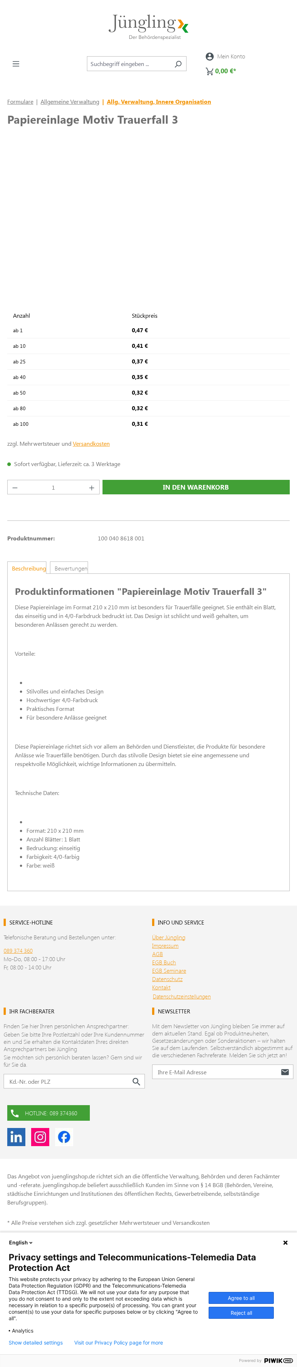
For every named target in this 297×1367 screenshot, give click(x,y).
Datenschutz (167, 979)
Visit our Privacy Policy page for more (118, 1343)
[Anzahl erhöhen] (92, 487)
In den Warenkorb (196, 487)
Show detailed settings (36, 1343)
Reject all (241, 1313)
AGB (157, 954)
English (18, 1242)
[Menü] (16, 63)
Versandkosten (91, 443)
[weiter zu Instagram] (40, 1137)
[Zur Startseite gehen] (148, 27)
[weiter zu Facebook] (64, 1137)
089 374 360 (18, 950)
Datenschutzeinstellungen (182, 996)
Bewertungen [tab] (71, 568)
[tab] (26, 567)
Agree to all (241, 1298)
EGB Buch (164, 962)
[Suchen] (178, 63)
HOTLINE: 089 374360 (51, 1113)
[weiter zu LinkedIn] (16, 1137)
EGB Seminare (169, 970)
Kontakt (161, 987)
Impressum (165, 945)
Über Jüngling (168, 937)
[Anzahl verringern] (14, 487)
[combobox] (128, 63)
